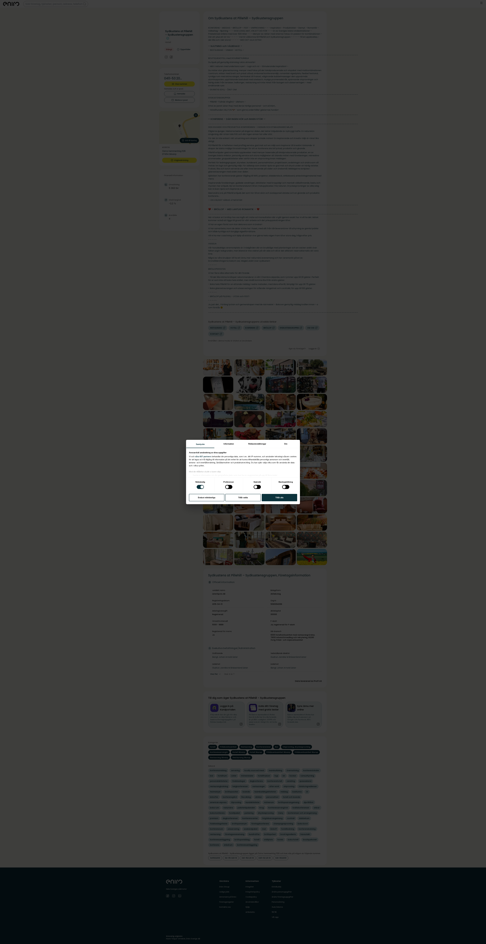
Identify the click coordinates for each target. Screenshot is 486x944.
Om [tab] (285, 444)
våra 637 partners (203, 456)
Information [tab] (229, 444)
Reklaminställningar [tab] (257, 444)
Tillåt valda (243, 497)
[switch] (228, 487)
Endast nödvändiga (206, 497)
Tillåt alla (279, 497)
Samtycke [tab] (200, 444)
